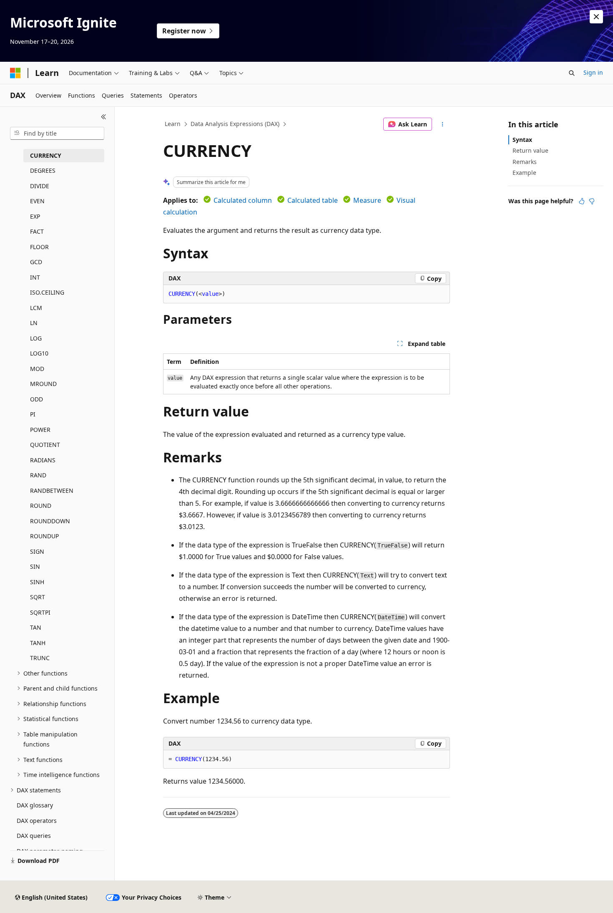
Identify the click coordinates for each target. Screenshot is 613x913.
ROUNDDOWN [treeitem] (50, 521)
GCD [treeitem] (36, 262)
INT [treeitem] (35, 277)
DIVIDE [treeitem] (39, 186)
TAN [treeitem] (35, 627)
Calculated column (243, 200)
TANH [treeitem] (37, 643)
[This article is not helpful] (592, 201)
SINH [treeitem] (37, 582)
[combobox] (57, 133)
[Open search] (571, 73)
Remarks (525, 162)
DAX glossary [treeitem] (35, 805)
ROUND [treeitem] (40, 505)
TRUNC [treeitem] (40, 658)
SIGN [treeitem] (37, 551)
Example (524, 173)
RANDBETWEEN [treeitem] (51, 490)
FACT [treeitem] (37, 231)
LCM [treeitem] (36, 308)
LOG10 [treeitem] (39, 353)
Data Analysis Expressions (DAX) (235, 124)
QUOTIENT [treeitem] (45, 445)
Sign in (593, 72)
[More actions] (442, 124)
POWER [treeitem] (40, 430)
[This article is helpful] (582, 201)
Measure (367, 200)
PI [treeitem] (32, 414)
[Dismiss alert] (596, 16)
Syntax (522, 140)
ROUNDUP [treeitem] (44, 536)
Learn (173, 124)
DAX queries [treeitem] (34, 836)
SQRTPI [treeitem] (40, 612)
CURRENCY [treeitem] (45, 155)
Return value (530, 150)
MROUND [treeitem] (43, 384)
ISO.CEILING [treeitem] (47, 292)
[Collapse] (103, 117)
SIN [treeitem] (35, 566)
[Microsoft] (15, 73)
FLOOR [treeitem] (39, 247)
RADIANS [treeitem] (42, 460)
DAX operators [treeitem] (37, 821)
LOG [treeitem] (36, 338)
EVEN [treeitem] (37, 201)
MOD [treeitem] (37, 369)
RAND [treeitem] (38, 475)
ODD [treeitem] (36, 399)
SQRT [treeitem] (37, 597)
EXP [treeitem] (35, 216)
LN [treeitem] (34, 323)
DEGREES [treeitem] (42, 170)
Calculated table (312, 200)
